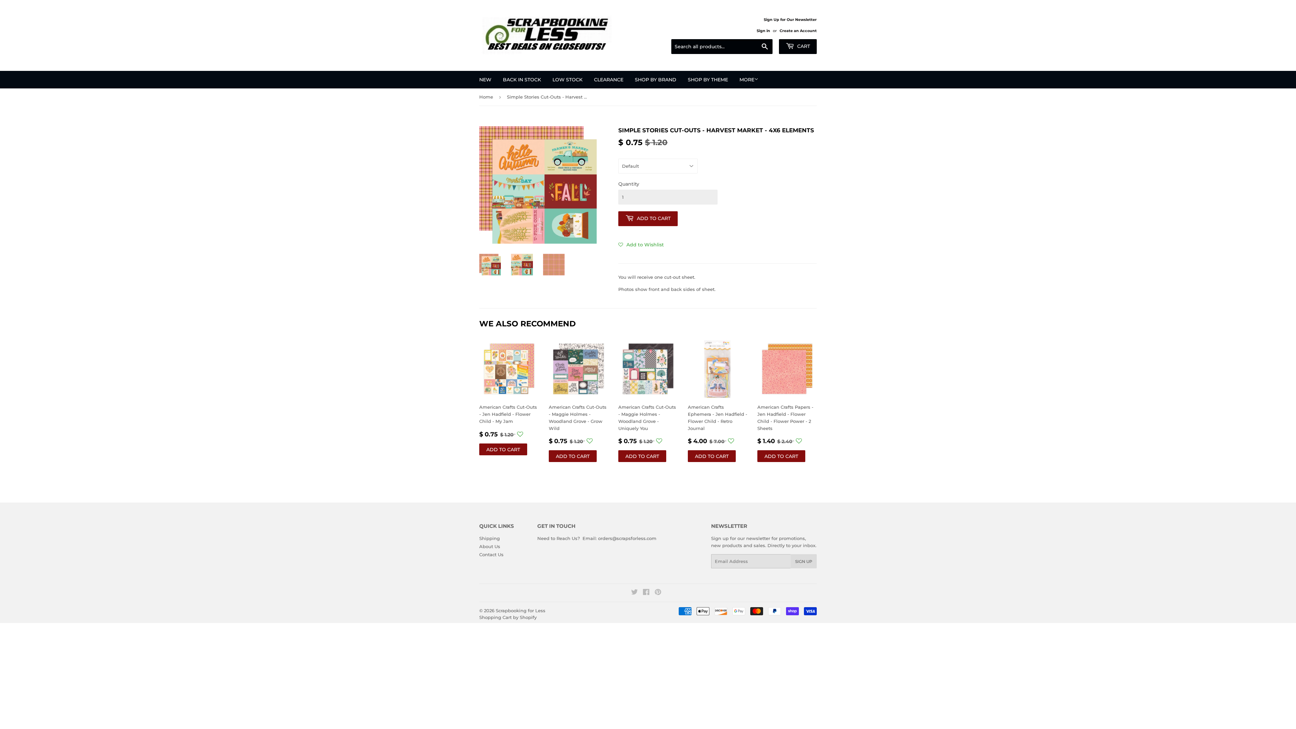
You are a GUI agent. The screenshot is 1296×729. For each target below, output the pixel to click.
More (746, 80)
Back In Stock (522, 80)
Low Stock (567, 80)
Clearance (608, 80)
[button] (641, 244)
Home (486, 97)
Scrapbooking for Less (520, 610)
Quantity (628, 184)
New (485, 80)
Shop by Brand (655, 80)
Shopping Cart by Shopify (508, 617)
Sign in (763, 30)
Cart (803, 46)
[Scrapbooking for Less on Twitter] (634, 593)
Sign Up (803, 561)
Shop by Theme (708, 80)
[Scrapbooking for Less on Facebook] (646, 593)
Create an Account (798, 30)
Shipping (489, 538)
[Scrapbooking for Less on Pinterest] (658, 593)
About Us (489, 546)
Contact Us (491, 554)
